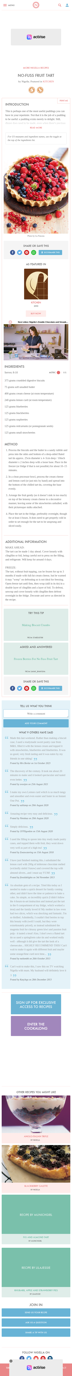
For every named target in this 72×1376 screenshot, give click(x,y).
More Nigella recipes (36, 67)
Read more (36, 127)
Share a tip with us (36, 1332)
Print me (64, 100)
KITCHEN (48, 81)
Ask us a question (36, 1322)
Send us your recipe (36, 1312)
